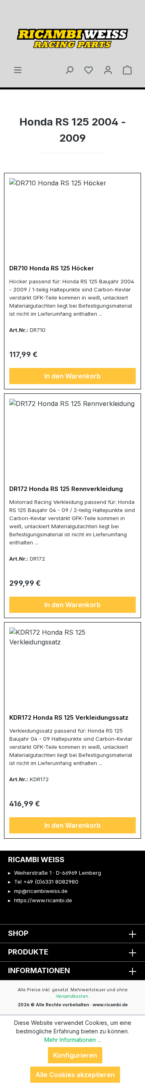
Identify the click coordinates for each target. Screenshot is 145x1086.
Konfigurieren (75, 1055)
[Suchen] (69, 70)
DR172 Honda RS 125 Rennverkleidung (66, 489)
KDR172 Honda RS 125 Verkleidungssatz (68, 717)
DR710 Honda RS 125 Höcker (51, 268)
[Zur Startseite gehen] (72, 36)
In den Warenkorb (72, 376)
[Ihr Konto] (108, 70)
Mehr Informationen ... (72, 1039)
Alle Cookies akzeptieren (75, 1075)
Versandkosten (72, 996)
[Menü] (17, 70)
